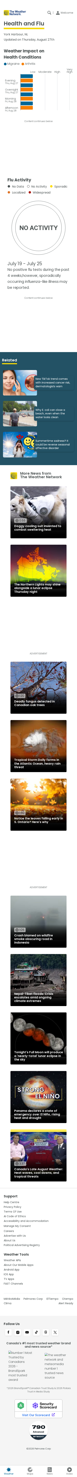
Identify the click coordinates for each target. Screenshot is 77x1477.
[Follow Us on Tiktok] (36, 1332)
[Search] (49, 13)
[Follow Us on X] (55, 1332)
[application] (38, 86)
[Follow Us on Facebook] (8, 1332)
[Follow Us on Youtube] (27, 1332)
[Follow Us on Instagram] (17, 1332)
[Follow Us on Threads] (45, 1332)
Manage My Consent (17, 1226)
